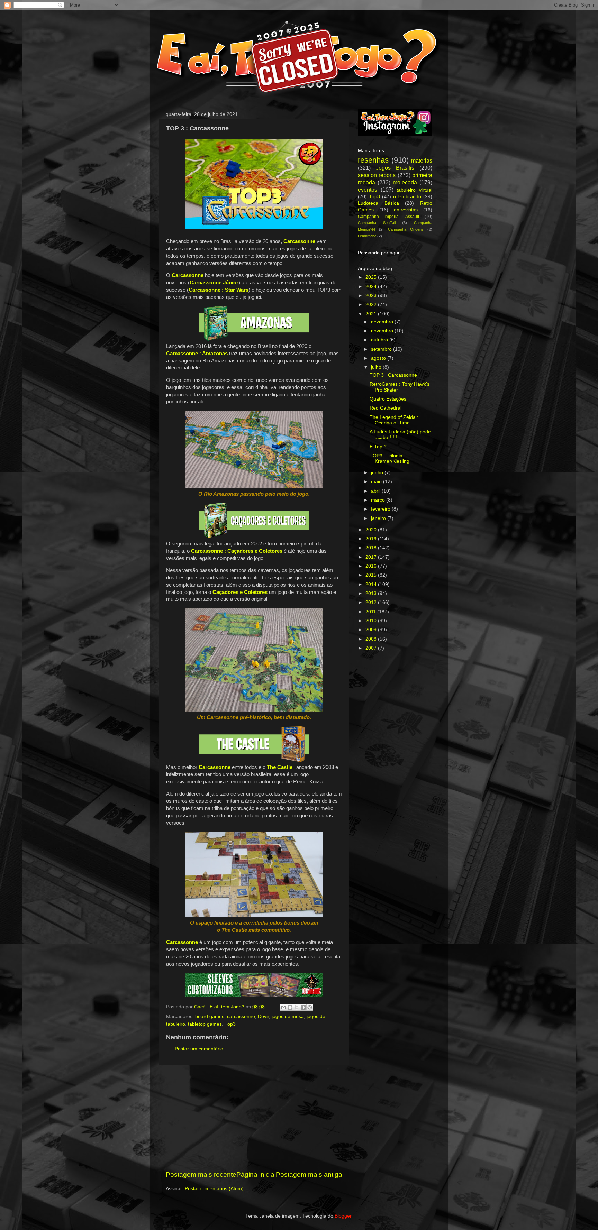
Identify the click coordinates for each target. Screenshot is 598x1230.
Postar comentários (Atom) (214, 1188)
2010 (371, 620)
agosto (379, 358)
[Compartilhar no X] (296, 1007)
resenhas (373, 160)
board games (209, 1016)
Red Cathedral (385, 408)
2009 (371, 629)
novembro (383, 330)
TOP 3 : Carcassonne (393, 375)
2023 (371, 295)
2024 (371, 286)
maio (377, 481)
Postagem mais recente (201, 1174)
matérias (421, 160)
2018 (371, 547)
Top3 (230, 1024)
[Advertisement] (254, 1117)
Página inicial (256, 1174)
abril (376, 491)
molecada (405, 182)
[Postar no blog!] (290, 1007)
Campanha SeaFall (377, 223)
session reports (377, 175)
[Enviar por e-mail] (283, 1007)
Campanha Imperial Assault (388, 216)
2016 (371, 566)
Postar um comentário (199, 1049)
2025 (371, 277)
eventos (367, 189)
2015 (371, 575)
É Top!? (378, 446)
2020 (371, 529)
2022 (371, 304)
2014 (371, 584)
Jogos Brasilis (395, 168)
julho (377, 367)
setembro (382, 349)
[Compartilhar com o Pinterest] (309, 1007)
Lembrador (367, 236)
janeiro (379, 518)
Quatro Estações (388, 399)
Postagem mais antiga (309, 1174)
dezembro (383, 321)
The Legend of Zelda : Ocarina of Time (394, 420)
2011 (371, 611)
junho (377, 472)
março (378, 500)
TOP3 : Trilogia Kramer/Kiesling (389, 458)
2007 (371, 648)
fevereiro (381, 509)
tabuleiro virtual (414, 190)
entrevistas (406, 209)
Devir (263, 1016)
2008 (371, 639)
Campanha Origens (406, 229)
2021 (371, 313)
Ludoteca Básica (378, 203)
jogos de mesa (288, 1016)
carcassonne (241, 1016)
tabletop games (205, 1024)
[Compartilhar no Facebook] (303, 1007)
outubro (380, 339)
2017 (371, 557)
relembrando (407, 196)
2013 (371, 593)
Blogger (343, 1216)
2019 (371, 538)
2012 (371, 602)
